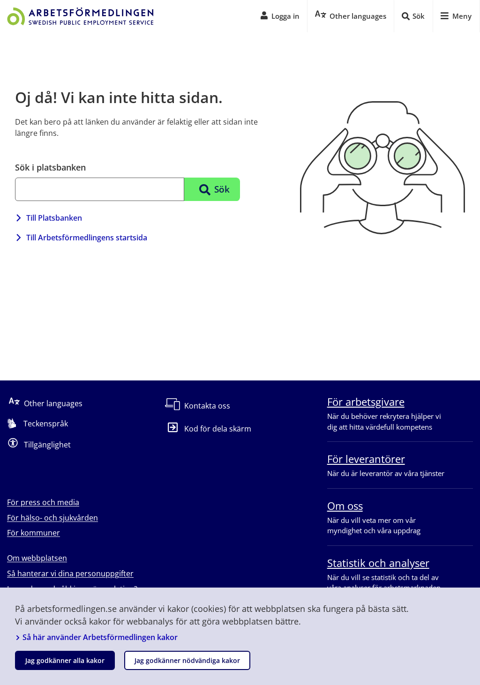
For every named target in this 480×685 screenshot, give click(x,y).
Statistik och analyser (378, 563)
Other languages (53, 403)
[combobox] (99, 189)
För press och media (43, 502)
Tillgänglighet (47, 444)
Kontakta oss (207, 406)
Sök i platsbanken (50, 167)
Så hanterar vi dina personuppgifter (70, 573)
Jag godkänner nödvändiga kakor (187, 660)
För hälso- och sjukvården (52, 518)
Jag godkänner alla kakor (65, 660)
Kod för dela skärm (217, 429)
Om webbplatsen (37, 558)
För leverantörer (366, 459)
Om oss (345, 506)
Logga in (285, 16)
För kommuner (33, 533)
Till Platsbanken (54, 218)
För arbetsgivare (366, 402)
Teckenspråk (45, 423)
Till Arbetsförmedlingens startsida (86, 237)
